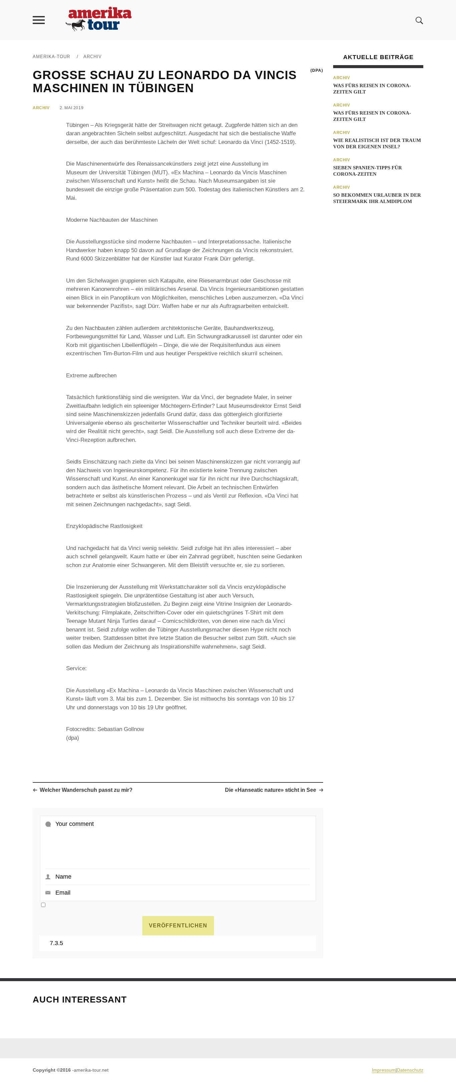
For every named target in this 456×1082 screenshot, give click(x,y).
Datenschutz (410, 1070)
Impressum (384, 1070)
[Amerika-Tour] (98, 20)
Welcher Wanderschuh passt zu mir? (86, 790)
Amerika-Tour (51, 56)
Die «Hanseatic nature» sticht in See (270, 790)
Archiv (92, 56)
